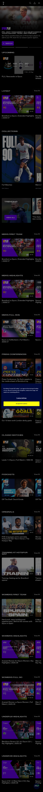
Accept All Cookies (21, 403)
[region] (21, 396)
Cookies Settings (21, 398)
